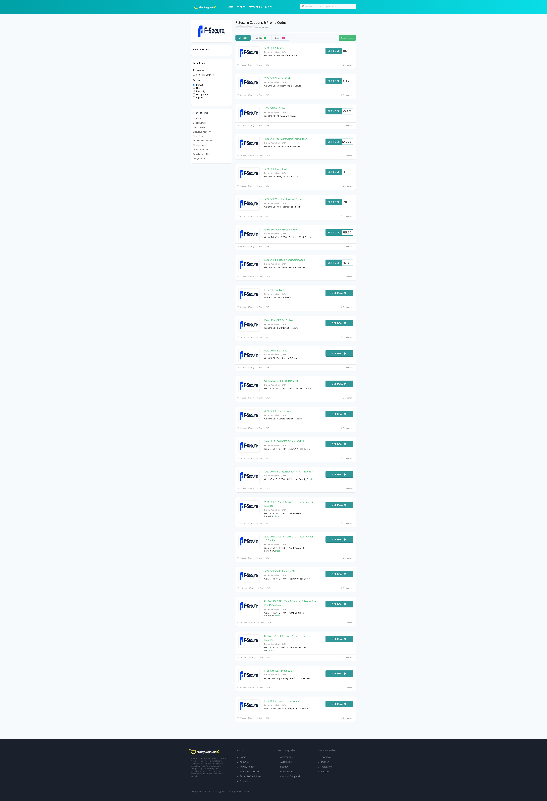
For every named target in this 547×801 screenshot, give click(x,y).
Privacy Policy (247, 766)
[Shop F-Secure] (211, 31)
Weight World (199, 158)
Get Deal (338, 292)
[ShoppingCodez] (204, 6)
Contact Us (245, 781)
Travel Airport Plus (201, 154)
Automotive (286, 761)
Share (261, 65)
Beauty (284, 766)
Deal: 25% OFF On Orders (278, 320)
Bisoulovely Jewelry (202, 131)
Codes (260, 37)
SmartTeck (198, 136)
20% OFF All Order (274, 108)
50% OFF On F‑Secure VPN (279, 571)
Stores (241, 7)
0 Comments (348, 65)
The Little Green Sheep (203, 140)
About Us (245, 761)
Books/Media (287, 771)
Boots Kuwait (199, 122)
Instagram (326, 766)
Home (230, 7)
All (242, 37)
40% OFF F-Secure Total (278, 411)
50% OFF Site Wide (275, 47)
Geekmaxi (197, 118)
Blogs (268, 7)
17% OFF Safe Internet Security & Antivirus (288, 471)
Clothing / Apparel (290, 776)
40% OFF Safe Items (275, 350)
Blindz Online (199, 127)
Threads (325, 771)
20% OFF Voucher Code (277, 78)
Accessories (286, 757)
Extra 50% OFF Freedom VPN (281, 229)
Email (270, 65)
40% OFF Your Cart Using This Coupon (285, 138)
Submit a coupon (347, 38)
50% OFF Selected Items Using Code (284, 259)
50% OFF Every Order (276, 168)
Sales (279, 37)
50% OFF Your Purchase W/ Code (283, 199)
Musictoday (198, 145)
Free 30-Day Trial (274, 289)
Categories (255, 7)
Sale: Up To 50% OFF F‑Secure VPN (284, 441)
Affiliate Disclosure (250, 771)
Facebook (326, 757)
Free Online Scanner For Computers (284, 701)
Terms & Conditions (250, 776)
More (312, 479)
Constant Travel (200, 149)
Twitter (325, 761)
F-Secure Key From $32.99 (279, 670)
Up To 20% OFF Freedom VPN (281, 380)
